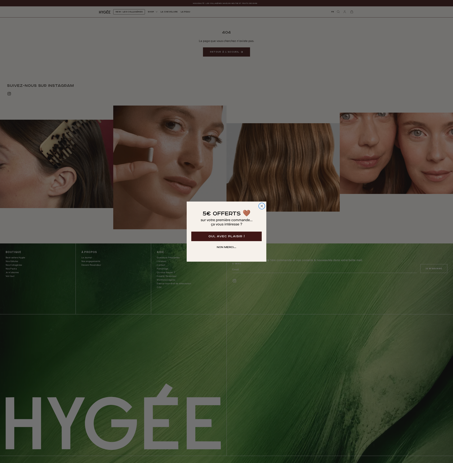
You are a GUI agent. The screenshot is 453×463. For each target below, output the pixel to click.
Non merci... (226, 247)
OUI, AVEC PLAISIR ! (226, 236)
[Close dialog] (262, 206)
